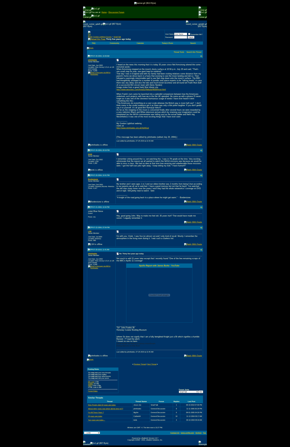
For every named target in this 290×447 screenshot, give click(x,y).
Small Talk (117, 37)
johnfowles (92, 60)
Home (104, 12)
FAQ (93, 43)
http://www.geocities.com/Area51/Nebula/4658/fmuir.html (141, 89)
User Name (169, 34)
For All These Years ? (96, 412)
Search (193, 43)
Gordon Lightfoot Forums (102, 37)
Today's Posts (167, 43)
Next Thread (151, 364)
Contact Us (174, 433)
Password (169, 37)
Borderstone (93, 179)
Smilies (90, 384)
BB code (91, 382)
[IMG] (90, 385)
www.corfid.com (187, 433)
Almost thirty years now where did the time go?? (105, 409)
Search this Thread (194, 52)
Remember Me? (196, 34)
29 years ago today (95, 416)
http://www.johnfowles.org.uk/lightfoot (132, 128)
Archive (198, 433)
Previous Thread (140, 364)
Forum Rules (93, 391)
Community (114, 43)
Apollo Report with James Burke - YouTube (159, 266)
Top (204, 433)
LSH (89, 231)
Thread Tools (179, 52)
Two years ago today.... (96, 420)
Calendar (140, 43)
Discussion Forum (116, 12)
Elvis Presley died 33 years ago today (102, 405)
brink (90, 154)
